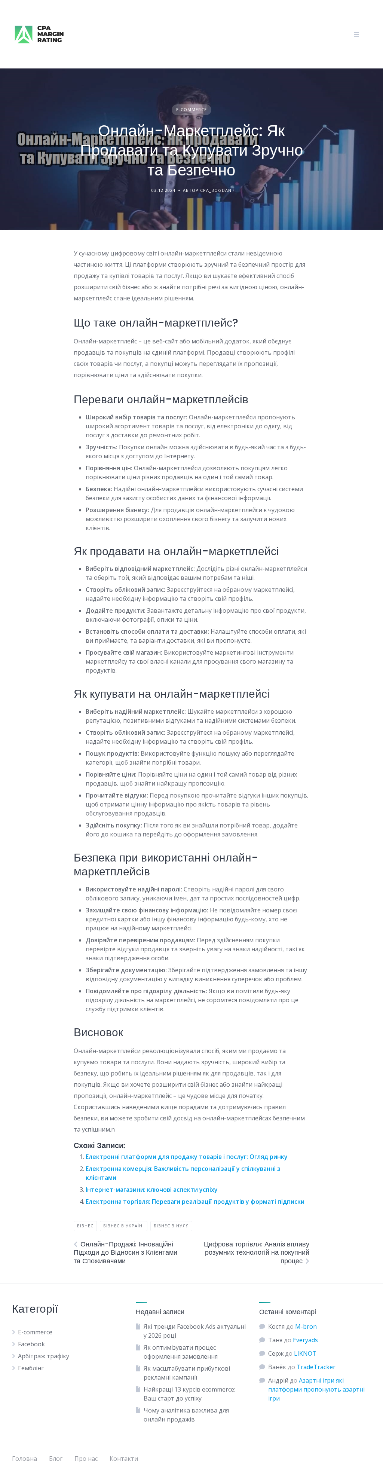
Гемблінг (31, 1368)
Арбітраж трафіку (43, 1356)
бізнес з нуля (171, 1225)
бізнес (85, 1225)
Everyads (305, 1340)
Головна (24, 1458)
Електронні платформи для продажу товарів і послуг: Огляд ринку (187, 1157)
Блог (55, 1458)
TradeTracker (316, 1367)
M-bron (306, 1326)
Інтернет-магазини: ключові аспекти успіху (152, 1189)
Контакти (124, 1458)
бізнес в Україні (123, 1225)
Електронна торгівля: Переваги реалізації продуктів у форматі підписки (195, 1201)
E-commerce (191, 109)
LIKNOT (305, 1353)
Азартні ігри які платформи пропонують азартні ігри (316, 1389)
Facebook (31, 1344)
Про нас (86, 1458)
